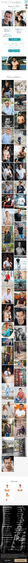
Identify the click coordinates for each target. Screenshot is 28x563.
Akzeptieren (20, 560)
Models (20, 507)
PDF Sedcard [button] (14, 39)
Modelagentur (7, 507)
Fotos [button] (10, 51)
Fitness (20, 520)
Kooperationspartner (7, 537)
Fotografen (7, 541)
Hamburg (7, 511)
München (7, 518)
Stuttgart (7, 522)
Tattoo (20, 518)
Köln (7, 515)
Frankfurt (7, 524)
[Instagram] (26, 8)
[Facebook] (26, 5)
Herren (20, 511)
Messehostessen (7, 526)
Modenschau (19, 522)
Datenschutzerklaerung (13, 557)
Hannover (7, 520)
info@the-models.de (21, 532)
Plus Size (19, 515)
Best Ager (19, 513)
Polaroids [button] (16, 51)
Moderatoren (7, 533)
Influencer (20, 524)
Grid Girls (7, 528)
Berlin (7, 509)
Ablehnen (7, 560)
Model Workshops (7, 539)
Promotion (7, 531)
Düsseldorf (7, 513)
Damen (19, 509)
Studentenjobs (7, 535)
